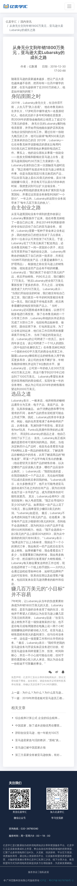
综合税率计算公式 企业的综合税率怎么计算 (38, 718)
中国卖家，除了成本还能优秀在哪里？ (38, 725)
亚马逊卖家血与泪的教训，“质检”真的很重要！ (38, 740)
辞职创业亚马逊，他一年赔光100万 (37, 732)
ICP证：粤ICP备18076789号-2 (56, 880)
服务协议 (33, 872)
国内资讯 (26, 21)
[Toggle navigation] (69, 6)
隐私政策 (44, 872)
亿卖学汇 (11, 21)
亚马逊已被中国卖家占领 (30, 747)
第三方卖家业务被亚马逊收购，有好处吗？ (38, 754)
